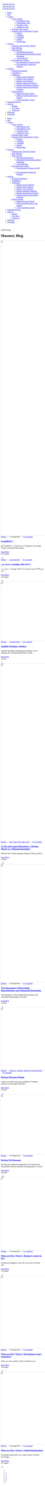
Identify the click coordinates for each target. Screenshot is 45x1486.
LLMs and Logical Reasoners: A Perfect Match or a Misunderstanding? (20, 847)
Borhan (3, 537)
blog (11, 842)
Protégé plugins (36, 1071)
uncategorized (14, 560)
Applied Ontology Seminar (13, 646)
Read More (5, 552)
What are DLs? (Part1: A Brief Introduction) (22, 1450)
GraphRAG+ (7, 541)
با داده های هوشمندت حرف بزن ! (16, 564)
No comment (28, 537)
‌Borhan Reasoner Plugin (12, 1077)
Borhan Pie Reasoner (11, 1160)
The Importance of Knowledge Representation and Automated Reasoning (21, 989)
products (12, 1071)
